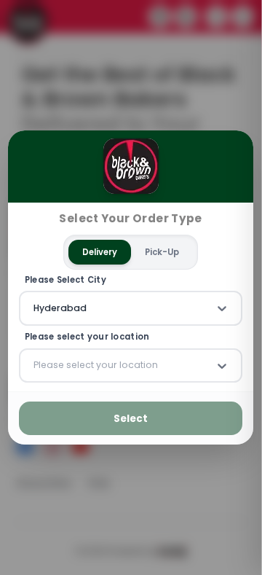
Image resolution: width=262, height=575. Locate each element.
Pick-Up (163, 251)
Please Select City (65, 279)
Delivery (100, 251)
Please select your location (87, 337)
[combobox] (34, 308)
